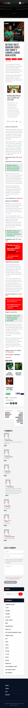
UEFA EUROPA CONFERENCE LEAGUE (13, 632)
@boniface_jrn (11, 247)
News (6, 623)
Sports (7, 685)
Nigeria (7, 660)
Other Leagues (9, 620)
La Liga (7, 654)
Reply (5, 445)
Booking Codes (9, 400)
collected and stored (13, 578)
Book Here (19, 198)
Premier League (9, 635)
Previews (7, 610)
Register (7, 694)
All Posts (14, 59)
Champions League (9, 604)
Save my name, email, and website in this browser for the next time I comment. (14, 561)
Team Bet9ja (10, 487)
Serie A (7, 648)
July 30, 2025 (15, 257)
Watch (7, 657)
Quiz (6, 638)
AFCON (6, 645)
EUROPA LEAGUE (13, 397)
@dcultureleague (11, 251)
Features (8, 59)
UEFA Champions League (11, 666)
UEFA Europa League (10, 669)
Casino (7, 688)
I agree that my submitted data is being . (13, 577)
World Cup (8, 629)
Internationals (9, 626)
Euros (6, 641)
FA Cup (7, 607)
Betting (20, 59)
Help (6, 691)
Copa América (8, 672)
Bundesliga (8, 663)
